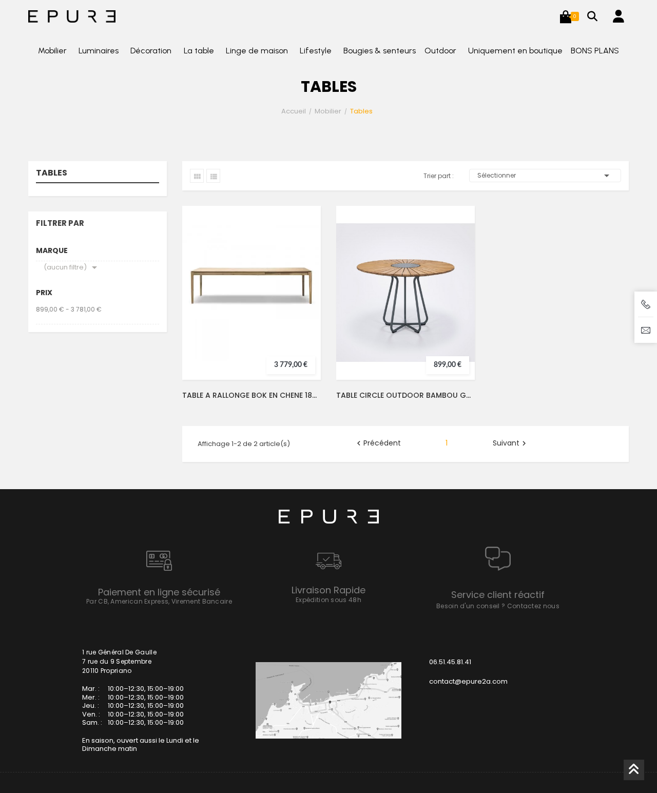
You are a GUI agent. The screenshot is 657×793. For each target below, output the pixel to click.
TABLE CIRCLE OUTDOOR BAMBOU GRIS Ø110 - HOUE (405, 395)
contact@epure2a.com (468, 681)
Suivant (511, 443)
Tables (51, 174)
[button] (565, 16)
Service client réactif (498, 594)
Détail (304, 312)
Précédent (377, 443)
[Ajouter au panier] (304, 271)
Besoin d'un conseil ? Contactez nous (497, 606)
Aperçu (304, 291)
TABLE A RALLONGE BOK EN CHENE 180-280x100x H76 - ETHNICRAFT (251, 395)
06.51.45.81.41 (450, 662)
